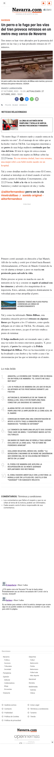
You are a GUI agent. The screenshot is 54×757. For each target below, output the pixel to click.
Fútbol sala (34, 672)
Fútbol (32, 660)
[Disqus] (26, 545)
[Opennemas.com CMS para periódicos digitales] (27, 739)
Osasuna (6, 693)
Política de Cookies (11, 717)
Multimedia (33, 687)
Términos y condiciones (29, 496)
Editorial (7, 680)
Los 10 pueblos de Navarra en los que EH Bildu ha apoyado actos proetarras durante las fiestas (29, 389)
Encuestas (8, 689)
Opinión (6, 677)
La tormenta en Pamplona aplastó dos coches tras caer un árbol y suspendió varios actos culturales (30, 432)
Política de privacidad (12, 720)
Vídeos (32, 693)
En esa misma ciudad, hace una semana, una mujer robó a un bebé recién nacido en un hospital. (26, 162)
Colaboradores (9, 683)
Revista (32, 683)
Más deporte (34, 675)
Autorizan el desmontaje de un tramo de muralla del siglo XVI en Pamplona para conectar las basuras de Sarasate (27, 400)
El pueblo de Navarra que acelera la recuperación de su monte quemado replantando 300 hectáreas (25, 466)
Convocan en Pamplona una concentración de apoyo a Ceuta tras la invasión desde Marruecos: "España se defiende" (29, 421)
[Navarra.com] (26, 10)
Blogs (6, 686)
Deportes (32, 657)
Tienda (33, 717)
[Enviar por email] (37, 99)
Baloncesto (34, 663)
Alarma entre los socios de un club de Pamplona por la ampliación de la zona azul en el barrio (30, 410)
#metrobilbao (9, 195)
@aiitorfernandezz (13, 191)
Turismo (33, 713)
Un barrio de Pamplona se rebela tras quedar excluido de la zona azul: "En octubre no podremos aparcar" (29, 442)
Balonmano (34, 669)
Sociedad (7, 669)
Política (7, 660)
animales (23, 105)
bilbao (15, 105)
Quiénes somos (10, 705)
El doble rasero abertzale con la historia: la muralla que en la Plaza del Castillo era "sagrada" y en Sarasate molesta (29, 477)
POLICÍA (8, 105)
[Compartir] (17, 99)
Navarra (6, 657)
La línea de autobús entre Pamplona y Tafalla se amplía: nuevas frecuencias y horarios (33, 123)
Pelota (32, 666)
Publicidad (8, 713)
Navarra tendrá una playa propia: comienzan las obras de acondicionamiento (32, 304)
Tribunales (8, 666)
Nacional (32, 679)
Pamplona (7, 673)
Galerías (33, 690)
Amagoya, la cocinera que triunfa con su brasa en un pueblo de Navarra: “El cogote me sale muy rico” (30, 378)
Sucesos (7, 663)
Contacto (8, 709)
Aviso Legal (34, 705)
